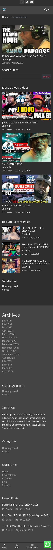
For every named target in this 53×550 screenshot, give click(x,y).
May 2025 (7, 368)
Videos (5, 289)
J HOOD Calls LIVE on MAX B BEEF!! (20, 122)
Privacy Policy (9, 474)
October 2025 (9, 351)
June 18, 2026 (26, 530)
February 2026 (9, 337)
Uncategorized (10, 286)
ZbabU (5, 126)
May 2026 (7, 327)
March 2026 (8, 334)
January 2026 (9, 340)
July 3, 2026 (25, 508)
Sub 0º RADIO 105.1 (12, 164)
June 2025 (7, 364)
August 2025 (8, 357)
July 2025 (7, 361)
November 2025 (10, 347)
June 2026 (7, 324)
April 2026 (7, 330)
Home (5, 17)
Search (46, 76)
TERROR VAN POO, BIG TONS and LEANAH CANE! (35, 262)
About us (7, 478)
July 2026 (7, 320)
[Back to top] (8, 533)
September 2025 (11, 354)
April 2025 (7, 371)
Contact (6, 485)
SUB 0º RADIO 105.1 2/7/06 (16, 205)
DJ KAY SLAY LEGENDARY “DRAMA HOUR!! (24, 55)
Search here (10, 70)
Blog (4, 481)
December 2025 (10, 344)
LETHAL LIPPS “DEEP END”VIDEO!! (33, 229)
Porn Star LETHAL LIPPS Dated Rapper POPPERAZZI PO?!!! (36, 247)
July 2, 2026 (25, 519)
